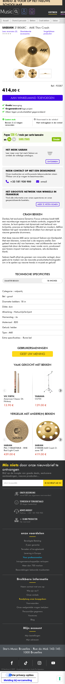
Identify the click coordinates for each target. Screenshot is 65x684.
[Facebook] (12, 663)
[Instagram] (39, 663)
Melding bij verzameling (18, 680)
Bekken (32, 20)
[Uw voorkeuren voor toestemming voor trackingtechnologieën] (60, 679)
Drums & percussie (19, 20)
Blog (33, 619)
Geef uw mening (32, 354)
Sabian (55, 20)
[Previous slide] (5, 390)
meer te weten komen (47, 204)
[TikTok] (25, 663)
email (44, 181)
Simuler (56, 139)
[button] (20, 73)
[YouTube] (53, 663)
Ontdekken (52, 161)
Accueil (6, 20)
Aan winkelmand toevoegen (32, 98)
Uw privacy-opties (23, 675)
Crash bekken (44, 20)
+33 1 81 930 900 (35, 513)
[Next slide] (60, 390)
